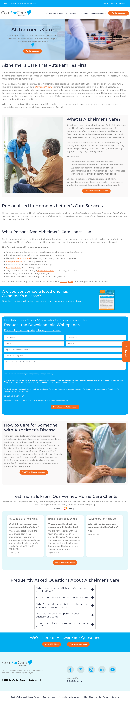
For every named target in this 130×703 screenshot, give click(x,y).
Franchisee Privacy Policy (44, 389)
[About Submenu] (107, 3)
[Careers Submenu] (116, 3)
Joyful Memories (45, 270)
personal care (23, 258)
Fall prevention (13, 267)
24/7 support (66, 281)
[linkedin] (102, 669)
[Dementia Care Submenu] (78, 13)
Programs (84, 13)
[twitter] (80, 669)
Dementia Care (71, 13)
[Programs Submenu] (89, 13)
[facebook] (70, 669)
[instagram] (91, 669)
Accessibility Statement (69, 697)
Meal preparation (14, 261)
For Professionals (97, 13)
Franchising (123, 3)
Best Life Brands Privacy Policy (25, 697)
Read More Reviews (65, 562)
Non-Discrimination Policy (96, 697)
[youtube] (112, 669)
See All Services (29, 3)
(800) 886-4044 (18, 396)
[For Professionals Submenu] (105, 13)
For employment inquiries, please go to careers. (32, 330)
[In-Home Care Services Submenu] (64, 13)
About (103, 3)
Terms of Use (49, 697)
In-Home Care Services (54, 13)
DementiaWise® (43, 87)
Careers (112, 3)
